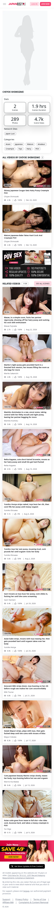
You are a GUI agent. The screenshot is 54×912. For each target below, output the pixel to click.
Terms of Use (41, 899)
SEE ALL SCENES (42, 283)
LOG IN (34, 4)
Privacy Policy (23, 899)
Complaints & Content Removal (33, 902)
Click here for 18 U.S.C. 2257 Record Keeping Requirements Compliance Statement (24, 876)
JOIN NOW (45, 4)
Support (8, 899)
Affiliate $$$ (10, 902)
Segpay (26, 891)
